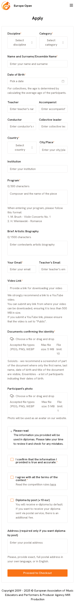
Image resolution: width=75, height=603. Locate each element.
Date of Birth (16, 74)
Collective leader (50, 119)
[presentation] (37, 346)
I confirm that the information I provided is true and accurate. (37, 460)
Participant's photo (20, 389)
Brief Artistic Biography (23, 231)
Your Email (15, 262)
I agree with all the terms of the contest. (37, 478)
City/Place (47, 142)
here (53, 484)
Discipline (14, 33)
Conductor (14, 119)
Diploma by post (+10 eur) (33, 500)
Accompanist (47, 102)
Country (13, 138)
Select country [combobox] (20, 147)
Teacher (13, 102)
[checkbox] (12, 459)
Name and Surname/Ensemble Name (32, 56)
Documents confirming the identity (31, 331)
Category (46, 33)
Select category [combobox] (51, 42)
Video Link (15, 281)
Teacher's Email (49, 262)
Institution (14, 161)
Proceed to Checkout (37, 573)
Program (13, 180)
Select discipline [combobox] (19, 42)
